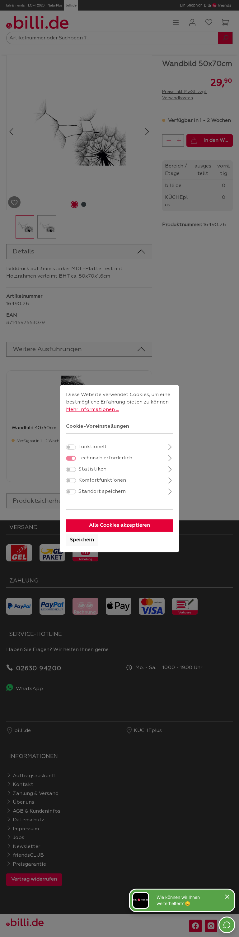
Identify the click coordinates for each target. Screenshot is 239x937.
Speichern (82, 540)
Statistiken (92, 469)
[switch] (71, 446)
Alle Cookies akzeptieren (119, 525)
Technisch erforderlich (105, 458)
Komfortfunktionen (102, 480)
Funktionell (92, 446)
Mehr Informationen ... (92, 409)
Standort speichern (102, 491)
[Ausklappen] (170, 446)
